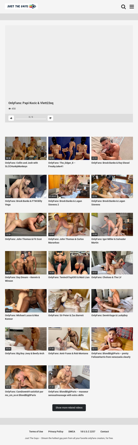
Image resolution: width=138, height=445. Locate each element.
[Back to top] (126, 434)
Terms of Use (36, 431)
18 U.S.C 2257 (87, 431)
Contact (104, 431)
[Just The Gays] (21, 6)
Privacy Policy (55, 431)
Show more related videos (69, 407)
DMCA (71, 431)
